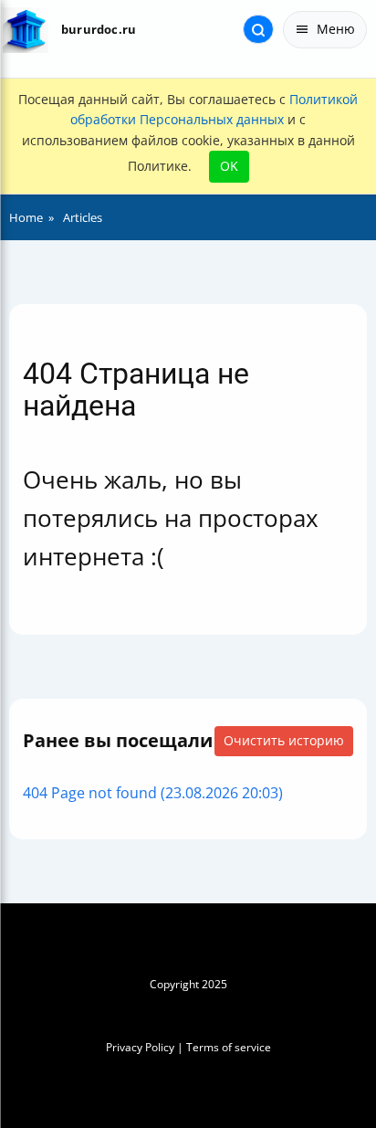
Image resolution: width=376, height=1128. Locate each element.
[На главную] (25, 30)
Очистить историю (284, 740)
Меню (336, 28)
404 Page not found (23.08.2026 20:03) (153, 793)
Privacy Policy (140, 1047)
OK (229, 165)
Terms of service (228, 1047)
